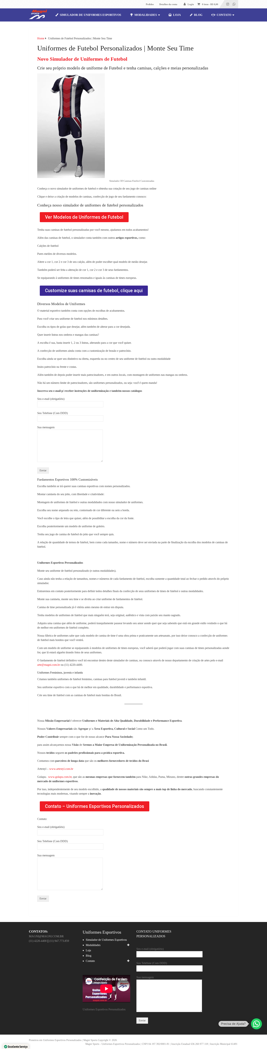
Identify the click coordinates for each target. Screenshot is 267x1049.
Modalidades (145, 14)
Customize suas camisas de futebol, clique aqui (94, 290)
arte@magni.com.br (48, 664)
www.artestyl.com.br (61, 768)
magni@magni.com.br (46, 936)
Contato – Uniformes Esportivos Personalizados (94, 806)
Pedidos (150, 4)
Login (191, 4)
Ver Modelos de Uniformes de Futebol (84, 217)
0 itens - (210, 4)
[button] (256, 1023)
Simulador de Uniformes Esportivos (90, 14)
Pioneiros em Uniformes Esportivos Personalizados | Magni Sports (63, 1040)
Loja (176, 14)
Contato (223, 14)
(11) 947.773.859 (59, 940)
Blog (197, 14)
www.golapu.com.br (60, 776)
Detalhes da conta (168, 4)
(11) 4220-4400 (38, 940)
